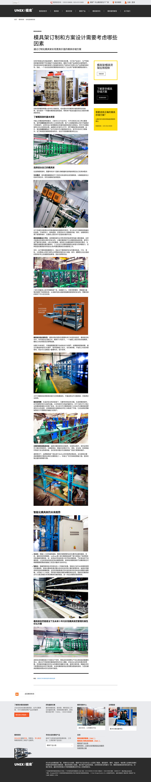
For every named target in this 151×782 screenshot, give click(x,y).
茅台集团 (38, 738)
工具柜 (47, 775)
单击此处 (17, 738)
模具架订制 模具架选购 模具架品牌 (46, 678)
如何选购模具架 (30, 19)
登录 (133, 2)
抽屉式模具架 (119, 773)
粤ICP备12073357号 (127, 771)
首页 (15, 19)
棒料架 (52, 775)
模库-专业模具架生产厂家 (99, 2)
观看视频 (101, 74)
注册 (128, 2)
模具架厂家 (132, 773)
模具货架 (126, 773)
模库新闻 (21, 19)
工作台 (56, 775)
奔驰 (25, 738)
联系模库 (118, 2)
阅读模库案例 (102, 97)
